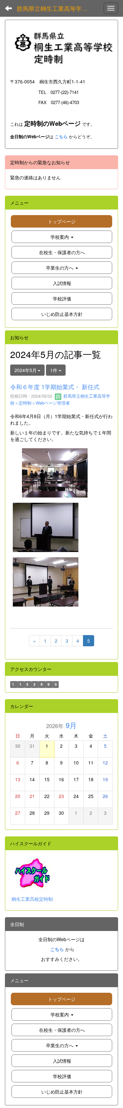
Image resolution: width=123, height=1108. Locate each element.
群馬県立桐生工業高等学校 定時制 (57, 8)
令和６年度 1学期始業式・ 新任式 (54, 386)
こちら (61, 136)
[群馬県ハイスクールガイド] (33, 873)
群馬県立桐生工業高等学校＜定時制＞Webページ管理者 (60, 399)
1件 (54, 370)
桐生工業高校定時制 (32, 899)
